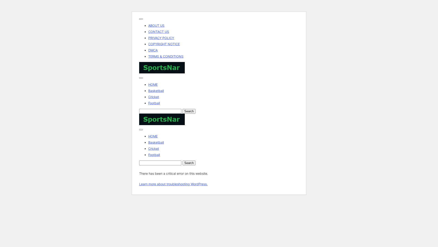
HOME (153, 84)
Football (154, 103)
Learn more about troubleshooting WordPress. (173, 184)
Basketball (156, 91)
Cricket (153, 97)
